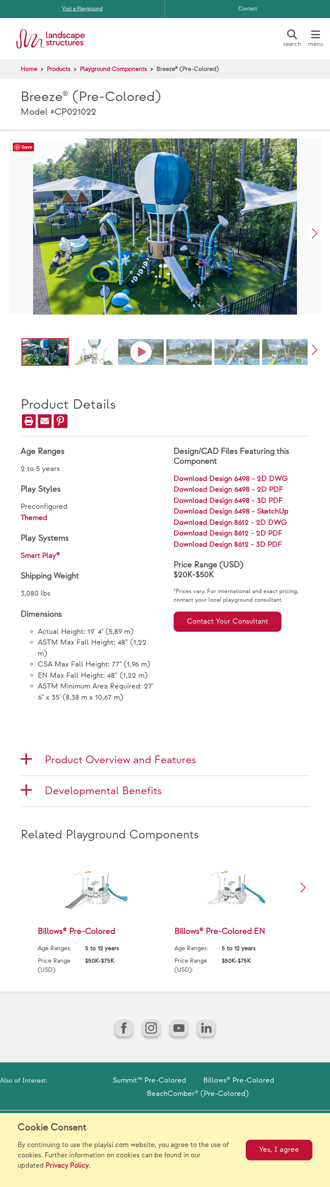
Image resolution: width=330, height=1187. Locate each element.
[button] (314, 233)
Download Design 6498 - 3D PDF (228, 500)
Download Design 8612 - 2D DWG (230, 522)
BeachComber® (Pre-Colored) (197, 1093)
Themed (34, 518)
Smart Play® (40, 555)
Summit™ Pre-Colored (149, 1080)
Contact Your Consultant (227, 621)
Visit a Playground (82, 9)
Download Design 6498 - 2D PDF (228, 489)
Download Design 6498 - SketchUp (231, 511)
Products (58, 69)
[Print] (29, 421)
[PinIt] (60, 421)
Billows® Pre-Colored (238, 1080)
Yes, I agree (279, 1149)
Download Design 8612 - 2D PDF (228, 533)
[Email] (45, 421)
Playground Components (113, 69)
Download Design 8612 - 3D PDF (228, 544)
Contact (247, 9)
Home (29, 69)
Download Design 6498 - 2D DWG (231, 478)
